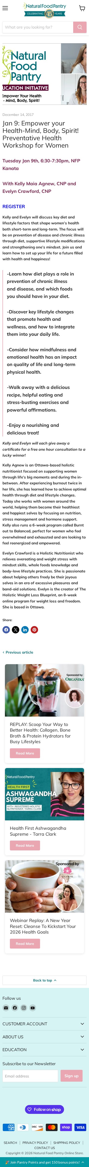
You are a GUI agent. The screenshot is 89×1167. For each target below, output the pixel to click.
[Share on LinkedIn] (25, 629)
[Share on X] (15, 629)
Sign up (72, 1075)
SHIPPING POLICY (66, 1143)
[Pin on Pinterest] (34, 629)
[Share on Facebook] (6, 629)
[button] (44, 1162)
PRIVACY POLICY (35, 1143)
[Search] (80, 27)
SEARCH (10, 1143)
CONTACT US (44, 1148)
